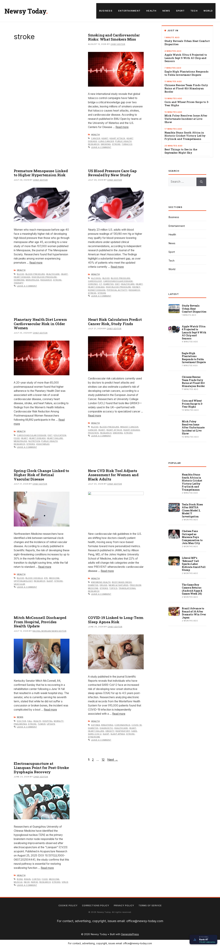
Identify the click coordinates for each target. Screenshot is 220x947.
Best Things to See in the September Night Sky (180, 151)
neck (27, 882)
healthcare (53, 274)
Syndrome (94, 737)
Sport (180, 10)
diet (117, 284)
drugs (103, 585)
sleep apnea (118, 734)
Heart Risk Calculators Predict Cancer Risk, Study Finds (115, 321)
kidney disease (97, 290)
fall (29, 721)
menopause (32, 280)
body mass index (122, 582)
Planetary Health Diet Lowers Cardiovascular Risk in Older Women (40, 323)
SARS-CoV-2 (95, 734)
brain (27, 879)
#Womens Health (101, 582)
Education (60, 435)
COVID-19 (136, 725)
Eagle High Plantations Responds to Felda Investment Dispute (186, 73)
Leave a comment (101, 147)
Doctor (21, 721)
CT (100, 284)
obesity (109, 731)
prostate (93, 433)
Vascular (19, 584)
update (51, 724)
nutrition (34, 441)
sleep (50, 581)
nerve (34, 882)
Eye (46, 578)
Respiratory (123, 731)
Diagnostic (106, 728)
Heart (104, 138)
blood (20, 274)
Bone (20, 879)
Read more (122, 127)
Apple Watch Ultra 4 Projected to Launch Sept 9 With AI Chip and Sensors (185, 58)
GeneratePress (130, 934)
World (208, 10)
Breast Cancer (129, 427)
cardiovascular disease (118, 281)
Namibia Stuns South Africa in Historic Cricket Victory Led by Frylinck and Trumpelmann (185, 136)
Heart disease (22, 277)
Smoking (106, 144)
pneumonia (20, 724)
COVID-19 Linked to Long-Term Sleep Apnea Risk (115, 619)
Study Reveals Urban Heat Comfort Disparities (187, 43)
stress (92, 293)
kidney (136, 287)
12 (103, 759)
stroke (116, 144)
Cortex (36, 879)
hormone (19, 280)
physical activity (117, 290)
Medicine (54, 578)
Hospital (47, 721)
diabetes (108, 284)
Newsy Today (25, 11)
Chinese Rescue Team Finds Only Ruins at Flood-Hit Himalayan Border (186, 88)
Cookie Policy (68, 905)
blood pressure (35, 274)
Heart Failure (55, 438)
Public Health (123, 141)
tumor (42, 724)
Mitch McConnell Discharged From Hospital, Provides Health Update (40, 621)
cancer (95, 138)
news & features (119, 585)
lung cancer (106, 141)
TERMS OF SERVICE (150, 905)
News (166, 10)
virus (65, 882)
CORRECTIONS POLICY (95, 905)
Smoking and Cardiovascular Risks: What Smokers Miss (114, 37)
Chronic (93, 284)
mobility (59, 721)
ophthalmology (23, 581)
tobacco (127, 144)
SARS (134, 731)
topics (113, 588)
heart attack (117, 138)
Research (94, 144)
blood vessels (34, 578)
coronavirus (122, 725)
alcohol (96, 278)
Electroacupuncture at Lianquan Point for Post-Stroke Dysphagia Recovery (41, 767)
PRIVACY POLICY (124, 905)
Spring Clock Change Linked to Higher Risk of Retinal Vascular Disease (41, 474)
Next (112, 759)
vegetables (43, 444)
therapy (18, 283)
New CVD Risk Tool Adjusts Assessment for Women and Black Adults (113, 474)
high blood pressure (44, 277)
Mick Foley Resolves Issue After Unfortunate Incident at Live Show (185, 119)
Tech (194, 10)
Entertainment (129, 10)
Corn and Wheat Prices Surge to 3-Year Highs (186, 104)
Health (151, 10)
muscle (18, 882)
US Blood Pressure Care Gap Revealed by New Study (112, 172)
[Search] (201, 182)
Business (105, 10)
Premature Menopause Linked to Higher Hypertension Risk (41, 172)
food (17, 438)
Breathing (107, 725)
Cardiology (95, 281)
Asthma (95, 725)
